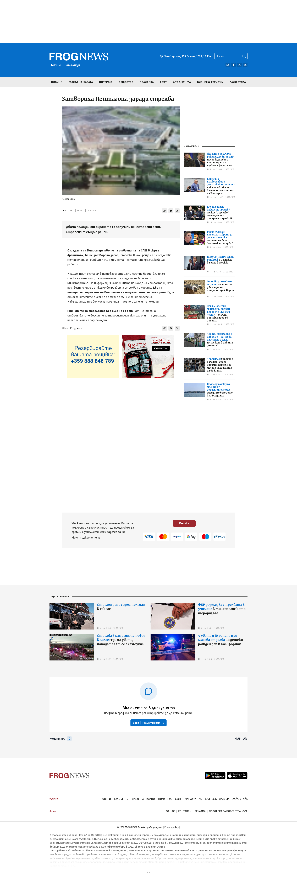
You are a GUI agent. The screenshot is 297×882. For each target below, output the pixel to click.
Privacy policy (171, 827)
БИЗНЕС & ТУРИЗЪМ (217, 799)
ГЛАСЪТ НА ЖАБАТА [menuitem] (81, 82)
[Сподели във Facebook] (170, 210)
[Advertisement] (149, 21)
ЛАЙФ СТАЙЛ (240, 799)
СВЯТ (65, 210)
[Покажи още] (149, 872)
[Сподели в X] (177, 210)
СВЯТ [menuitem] (163, 82)
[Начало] (228, 65)
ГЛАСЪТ (118, 799)
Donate (184, 523)
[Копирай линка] (164, 210)
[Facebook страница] (233, 65)
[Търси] (244, 56)
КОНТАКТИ (184, 811)
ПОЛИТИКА (165, 799)
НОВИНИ (106, 799)
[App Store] (237, 775)
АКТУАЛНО (148, 799)
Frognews (76, 328)
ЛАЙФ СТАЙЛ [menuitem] (238, 82)
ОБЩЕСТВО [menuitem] (126, 82)
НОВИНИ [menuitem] (56, 82)
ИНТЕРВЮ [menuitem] (105, 82)
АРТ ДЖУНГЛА (193, 799)
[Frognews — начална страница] (70, 775)
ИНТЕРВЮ (133, 799)
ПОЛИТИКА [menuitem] (147, 82)
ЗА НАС (170, 811)
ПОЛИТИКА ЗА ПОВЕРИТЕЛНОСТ (228, 811)
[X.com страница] (239, 65)
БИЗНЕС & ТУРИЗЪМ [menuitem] (210, 82)
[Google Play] (215, 775)
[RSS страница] (245, 65)
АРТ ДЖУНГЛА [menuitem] (182, 82)
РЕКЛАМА (200, 811)
